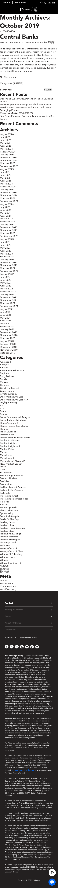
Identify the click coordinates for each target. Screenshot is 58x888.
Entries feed (6, 583)
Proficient (5, 481)
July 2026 (5, 137)
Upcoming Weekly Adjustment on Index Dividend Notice (26, 100)
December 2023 (8, 227)
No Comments (8, 77)
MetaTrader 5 (7, 458)
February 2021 (8, 326)
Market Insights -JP (10, 446)
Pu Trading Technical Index (14, 498)
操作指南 (5, 571)
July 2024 (5, 207)
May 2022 (5, 282)
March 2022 (6, 288)
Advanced (5, 361)
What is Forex (7, 557)
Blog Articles (7, 376)
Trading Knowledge (10, 533)
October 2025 (7, 163)
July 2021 (5, 312)
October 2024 (7, 198)
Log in (3, 580)
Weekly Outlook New (11, 551)
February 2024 (8, 221)
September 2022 (9, 271)
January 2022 (7, 294)
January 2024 (7, 224)
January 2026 (7, 154)
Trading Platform (9, 536)
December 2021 (8, 297)
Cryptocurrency (8, 393)
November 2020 (9, 335)
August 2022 (7, 274)
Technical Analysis (9, 516)
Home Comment (9, 423)
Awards (4, 367)
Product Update (8, 478)
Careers (4, 382)
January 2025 (7, 189)
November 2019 (9, 349)
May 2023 (5, 247)
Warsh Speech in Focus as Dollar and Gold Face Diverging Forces (25, 109)
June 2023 (5, 245)
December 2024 (8, 192)
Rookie (4, 504)
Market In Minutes (10, 440)
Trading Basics (7, 522)
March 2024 (6, 218)
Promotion (6, 484)
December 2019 (8, 347)
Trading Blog (7, 525)
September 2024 (9, 201)
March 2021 (6, 323)
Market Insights (8, 443)
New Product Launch (11, 463)
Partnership (6, 472)
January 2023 (7, 259)
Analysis (4, 364)
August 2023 (7, 239)
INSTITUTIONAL (20, 3)
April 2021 (5, 320)
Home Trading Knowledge (14, 426)
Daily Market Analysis (11, 396)
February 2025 (8, 186)
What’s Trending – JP (11, 563)
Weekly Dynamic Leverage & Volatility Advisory (25, 104)
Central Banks (19, 37)
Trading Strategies (10, 539)
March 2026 (6, 148)
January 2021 (7, 329)
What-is (4, 560)
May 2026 (5, 142)
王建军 (51, 42)
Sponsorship (7, 513)
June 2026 (5, 140)
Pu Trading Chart (9, 495)
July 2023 (5, 242)
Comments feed (8, 586)
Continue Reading (22, 71)
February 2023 (8, 256)
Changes (4, 385)
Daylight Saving (8, 402)
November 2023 (9, 230)
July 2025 (5, 172)
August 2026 (7, 134)
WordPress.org (8, 589)
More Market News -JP (12, 461)
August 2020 (7, 341)
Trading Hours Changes (12, 528)
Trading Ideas (7, 531)
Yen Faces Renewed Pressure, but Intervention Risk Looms (27, 118)
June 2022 (5, 280)
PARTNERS (6, 3)
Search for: (6, 89)
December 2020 (8, 332)
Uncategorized (8, 542)
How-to (4, 429)
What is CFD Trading (11, 554)
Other (3, 469)
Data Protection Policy (28, 637)
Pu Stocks (5, 493)
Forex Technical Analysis (13, 420)
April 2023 (5, 250)
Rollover (4, 501)
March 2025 (6, 183)
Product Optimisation (11, 475)
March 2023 (6, 253)
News (3, 466)
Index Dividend (8, 431)
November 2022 (9, 265)
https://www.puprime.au (23, 770)
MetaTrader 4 (7, 455)
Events (3, 414)
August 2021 (7, 309)
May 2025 (5, 178)
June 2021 (5, 315)
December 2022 (8, 262)
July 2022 (5, 277)
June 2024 (5, 210)
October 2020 (7, 338)
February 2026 (8, 151)
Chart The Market (9, 388)
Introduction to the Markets (15, 437)
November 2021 (9, 300)
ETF (2, 408)
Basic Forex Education (12, 370)
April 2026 (5, 145)
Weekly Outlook (8, 548)
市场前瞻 (5, 568)
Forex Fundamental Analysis (15, 417)
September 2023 (9, 236)
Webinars (5, 545)
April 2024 (5, 215)
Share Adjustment (9, 510)
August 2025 (7, 169)
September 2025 (9, 166)
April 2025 (5, 180)
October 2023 (7, 233)
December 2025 (8, 157)
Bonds (3, 379)
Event (3, 411)
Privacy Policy (10, 637)
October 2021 (7, 303)
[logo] (31, 10)
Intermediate (7, 434)
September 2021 (9, 306)
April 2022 (5, 285)
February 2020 (8, 344)
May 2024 (5, 213)
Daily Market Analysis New (14, 399)
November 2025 (9, 160)
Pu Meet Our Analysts (11, 490)
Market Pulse (7, 449)
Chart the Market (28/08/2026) (16, 113)
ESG (2, 405)
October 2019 (7, 352)
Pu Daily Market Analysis (13, 487)
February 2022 (8, 291)
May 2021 (5, 317)
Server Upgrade (8, 507)
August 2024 (7, 204)
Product (9, 603)
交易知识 (18, 83)
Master (4, 452)
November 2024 (9, 195)
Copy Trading (7, 391)
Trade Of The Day (9, 519)
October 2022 (7, 268)
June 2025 (5, 175)
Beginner (5, 373)
